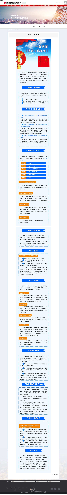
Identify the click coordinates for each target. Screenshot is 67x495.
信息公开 (38, 5)
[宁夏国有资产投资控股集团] (12, 2)
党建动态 (15, 487)
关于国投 (11, 5)
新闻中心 (15, 5)
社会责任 (27, 487)
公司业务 (20, 5)
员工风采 (44, 26)
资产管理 (11, 487)
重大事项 (23, 487)
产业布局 (7, 487)
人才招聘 (23, 488)
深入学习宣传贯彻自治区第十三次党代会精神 (47, 5)
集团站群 (65, 3)
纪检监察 (15, 490)
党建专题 (19, 488)
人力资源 (33, 5)
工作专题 (57, 5)
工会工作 (15, 489)
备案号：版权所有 (32, 488)
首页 (7, 5)
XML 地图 (33, 494)
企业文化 (24, 5)
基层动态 (15, 488)
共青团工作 (19, 489)
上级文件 (19, 487)
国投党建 (29, 5)
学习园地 (39, 26)
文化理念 (33, 26)
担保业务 (7, 488)
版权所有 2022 (33, 489)
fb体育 (1, 0)
